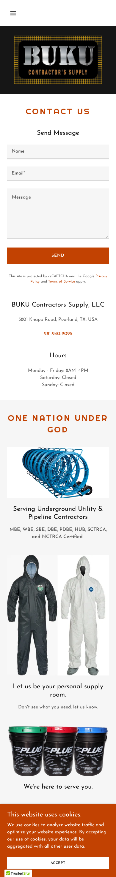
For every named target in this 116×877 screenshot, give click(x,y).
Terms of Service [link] (61, 281)
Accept (58, 863)
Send (58, 255)
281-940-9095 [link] (58, 334)
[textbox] (58, 152)
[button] (18, 13)
